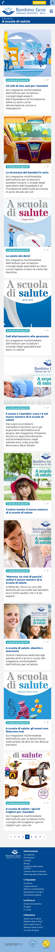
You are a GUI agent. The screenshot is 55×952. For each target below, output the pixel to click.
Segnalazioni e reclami (33, 892)
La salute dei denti (18, 255)
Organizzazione (30, 886)
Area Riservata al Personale (35, 874)
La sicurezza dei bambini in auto (27, 172)
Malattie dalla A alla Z (33, 921)
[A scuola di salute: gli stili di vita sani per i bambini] (27, 53)
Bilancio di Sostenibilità (34, 889)
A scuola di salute (17, 80)
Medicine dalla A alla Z (33, 927)
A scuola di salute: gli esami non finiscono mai (27, 730)
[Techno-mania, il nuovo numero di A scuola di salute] (27, 476)
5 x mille (27, 910)
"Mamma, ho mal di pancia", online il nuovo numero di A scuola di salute (24, 579)
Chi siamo (28, 883)
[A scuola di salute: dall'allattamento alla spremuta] (27, 303)
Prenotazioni (29, 858)
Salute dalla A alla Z (32, 924)
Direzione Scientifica (32, 904)
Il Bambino (7, 18)
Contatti (27, 860)
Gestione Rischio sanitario (35, 871)
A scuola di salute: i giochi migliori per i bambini (23, 810)
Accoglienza (29, 855)
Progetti (27, 907)
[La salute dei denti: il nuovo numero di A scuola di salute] (27, 223)
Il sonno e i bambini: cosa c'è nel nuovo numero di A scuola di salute (27, 416)
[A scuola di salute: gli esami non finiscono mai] (27, 695)
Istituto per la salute (32, 919)
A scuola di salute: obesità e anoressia (24, 649)
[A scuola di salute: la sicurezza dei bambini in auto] (27, 139)
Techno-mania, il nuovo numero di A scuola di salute (27, 511)
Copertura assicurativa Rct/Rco (33, 867)
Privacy (27, 863)
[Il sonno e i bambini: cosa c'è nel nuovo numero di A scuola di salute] (27, 381)
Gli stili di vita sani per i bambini (27, 85)
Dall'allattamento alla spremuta (27, 336)
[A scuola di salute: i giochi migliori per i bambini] (27, 776)
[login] (52, 2)
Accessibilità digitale (32, 895)
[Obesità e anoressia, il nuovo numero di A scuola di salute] (27, 621)
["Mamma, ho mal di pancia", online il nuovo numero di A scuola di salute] (27, 543)
